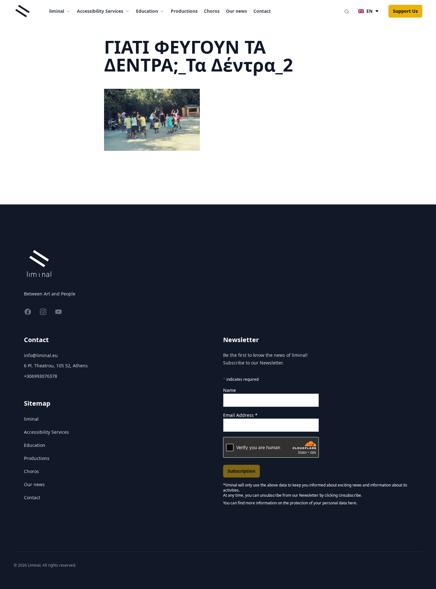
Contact (262, 11)
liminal (31, 419)
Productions (184, 11)
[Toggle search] (346, 11)
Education (34, 445)
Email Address (240, 415)
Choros (212, 11)
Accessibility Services (46, 432)
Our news (236, 11)
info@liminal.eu (41, 355)
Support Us (405, 11)
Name (229, 390)
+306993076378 (40, 376)
